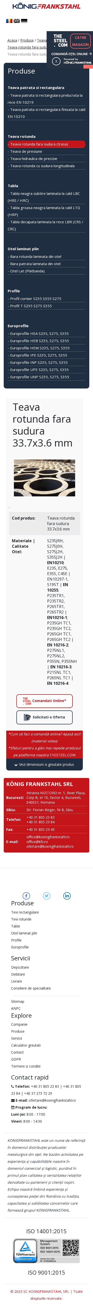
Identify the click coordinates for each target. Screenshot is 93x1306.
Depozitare (20, 967)
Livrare (16, 981)
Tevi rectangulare (25, 912)
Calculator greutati (26, 1045)
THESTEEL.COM (44, 751)
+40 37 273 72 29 (38, 1093)
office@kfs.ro (37, 841)
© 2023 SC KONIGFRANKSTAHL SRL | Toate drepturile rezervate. (46, 1295)
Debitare (18, 974)
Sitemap (17, 1001)
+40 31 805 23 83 (45, 1086)
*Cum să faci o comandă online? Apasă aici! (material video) (44, 737)
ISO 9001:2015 (46, 1272)
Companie (19, 1024)
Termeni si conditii (25, 1066)
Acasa (12, 40)
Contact (17, 1052)
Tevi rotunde (21, 919)
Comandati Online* (48, 700)
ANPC (16, 1008)
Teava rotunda (21, 136)
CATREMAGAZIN (80, 41)
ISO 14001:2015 (46, 1231)
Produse (27, 40)
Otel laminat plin (23, 248)
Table (15, 926)
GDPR (16, 1059)
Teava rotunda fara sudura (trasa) (34, 47)
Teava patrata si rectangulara (36, 87)
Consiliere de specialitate (31, 988)
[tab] (44, 764)
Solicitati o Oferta (48, 717)
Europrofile (18, 325)
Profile (14, 290)
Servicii (16, 1038)
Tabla (13, 185)
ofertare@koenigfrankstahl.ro (50, 846)
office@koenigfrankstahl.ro (48, 837)
